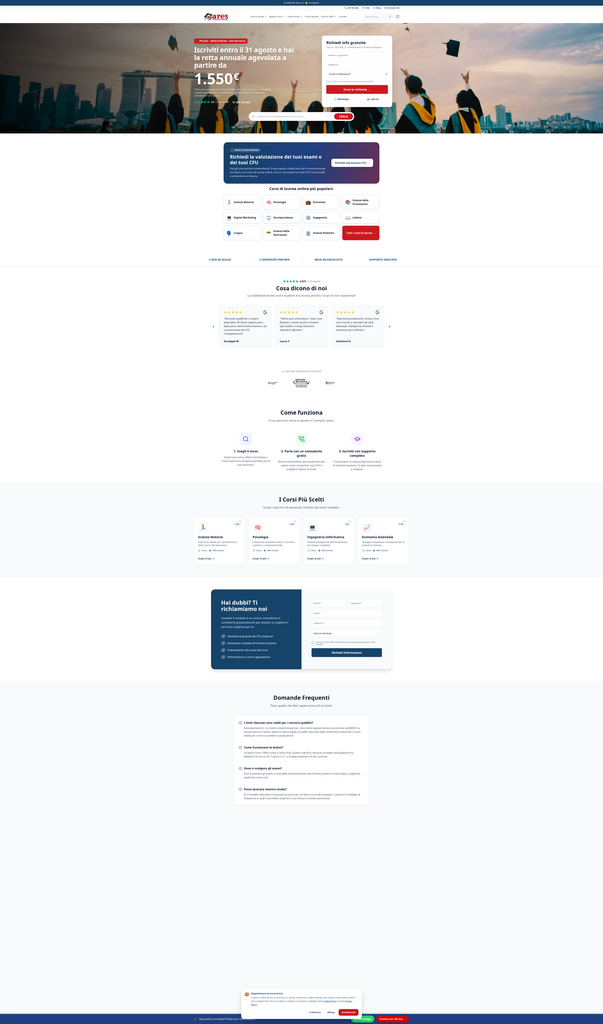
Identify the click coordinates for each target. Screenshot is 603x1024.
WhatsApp (343, 99)
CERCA (343, 116)
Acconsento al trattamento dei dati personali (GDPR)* (352, 81)
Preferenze (315, 1012)
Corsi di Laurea (257, 16)
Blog (378, 8)
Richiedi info (393, 8)
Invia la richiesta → (357, 89)
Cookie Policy (330, 1001)
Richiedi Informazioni (347, 652)
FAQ (367, 8)
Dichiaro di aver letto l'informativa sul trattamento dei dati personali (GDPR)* (345, 643)
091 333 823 (353, 8)
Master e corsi (275, 16)
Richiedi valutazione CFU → (352, 163)
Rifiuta (331, 1012)
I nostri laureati (312, 16)
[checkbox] (327, 82)
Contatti (343, 16)
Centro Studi (293, 16)
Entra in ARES (327, 16)
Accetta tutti (348, 1012)
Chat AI (373, 99)
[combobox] (347, 633)
